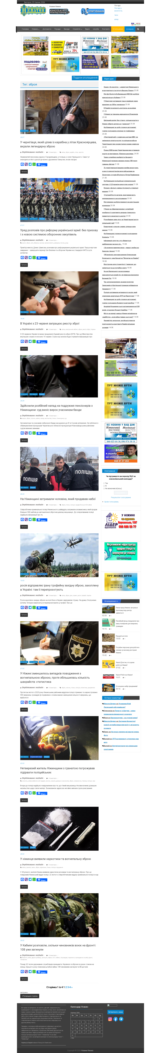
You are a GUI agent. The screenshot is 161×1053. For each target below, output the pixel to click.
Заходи (67, 29)
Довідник (130, 29)
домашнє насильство (62, 781)
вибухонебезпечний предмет (36, 781)
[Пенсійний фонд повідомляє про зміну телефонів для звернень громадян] (108, 622)
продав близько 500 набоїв (83, 505)
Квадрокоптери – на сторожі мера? (124, 718)
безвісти (24, 957)
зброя (67, 152)
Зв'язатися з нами (115, 1012)
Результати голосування (121, 497)
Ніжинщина (60, 418)
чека (93, 781)
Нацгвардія (64, 957)
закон (33, 867)
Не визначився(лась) (113, 488)
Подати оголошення (85, 77)
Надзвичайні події (36, 757)
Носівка (84, 781)
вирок (24, 418)
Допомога (47, 29)
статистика (84, 687)
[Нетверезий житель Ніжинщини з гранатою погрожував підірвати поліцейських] (59, 738)
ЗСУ (53, 957)
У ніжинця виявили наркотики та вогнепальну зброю (55, 859)
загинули (44, 957)
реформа (57, 243)
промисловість (49, 243)
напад (42, 418)
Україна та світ (42, 574)
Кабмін (58, 957)
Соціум (33, 131)
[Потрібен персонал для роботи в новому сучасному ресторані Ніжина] (108, 649)
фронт (90, 957)
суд (65, 418)
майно (38, 418)
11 (77, 1025)
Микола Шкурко (110, 704)
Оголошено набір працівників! (126, 686)
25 (77, 1032)
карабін (72, 152)
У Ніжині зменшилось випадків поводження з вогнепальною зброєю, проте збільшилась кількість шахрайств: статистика (55, 677)
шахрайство (91, 687)
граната (53, 781)
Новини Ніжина (55, 6)
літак (76, 152)
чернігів (81, 152)
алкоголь (25, 781)
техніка (62, 243)
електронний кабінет (72, 329)
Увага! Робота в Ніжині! (124, 675)
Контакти (106, 29)
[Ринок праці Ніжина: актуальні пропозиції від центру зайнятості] (108, 609)
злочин (33, 418)
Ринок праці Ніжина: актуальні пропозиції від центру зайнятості (127, 610)
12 (81, 1025)
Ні (106, 486)
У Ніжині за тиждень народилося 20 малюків (121, 114)
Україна (93, 329)
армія (24, 243)
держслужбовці (36, 957)
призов (41, 243)
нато (32, 243)
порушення (59, 867)
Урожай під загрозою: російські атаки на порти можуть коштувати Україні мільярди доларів (118, 324)
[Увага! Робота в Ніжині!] (108, 676)
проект (75, 595)
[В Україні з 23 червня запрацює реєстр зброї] (59, 293)
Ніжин (54, 418)
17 (72, 1029)
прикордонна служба (81, 957)
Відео (87, 29)
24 (72, 1032)
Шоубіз (96, 29)
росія (79, 595)
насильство (48, 418)
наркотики (43, 867)
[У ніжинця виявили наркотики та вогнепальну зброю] (59, 828)
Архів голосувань (111, 502)
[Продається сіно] (108, 637)
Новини (35, 29)
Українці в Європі (27, 1042)
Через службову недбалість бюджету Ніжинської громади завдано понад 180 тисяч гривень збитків (119, 160)
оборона (36, 243)
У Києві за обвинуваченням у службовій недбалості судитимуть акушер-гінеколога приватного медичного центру (118, 212)
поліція (72, 505)
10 (72, 1025)
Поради (57, 29)
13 (86, 1025)
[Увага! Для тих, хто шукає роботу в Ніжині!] (108, 664)
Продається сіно (122, 636)
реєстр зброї (86, 329)
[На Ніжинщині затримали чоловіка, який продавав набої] (59, 469)
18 (77, 1029)
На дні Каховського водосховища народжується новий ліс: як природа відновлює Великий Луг (120, 274)
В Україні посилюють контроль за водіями (120, 108)
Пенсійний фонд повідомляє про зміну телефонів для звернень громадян (127, 623)
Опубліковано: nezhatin (32, 152)
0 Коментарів (52, 152)
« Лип (72, 1038)
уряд (66, 243)
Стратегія (76, 29)
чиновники (23, 959)
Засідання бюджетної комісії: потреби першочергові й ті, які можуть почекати (121, 724)
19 (81, 1029)
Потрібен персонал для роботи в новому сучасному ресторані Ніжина (127, 650)
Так (106, 483)
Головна (25, 29)
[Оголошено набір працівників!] (108, 688)
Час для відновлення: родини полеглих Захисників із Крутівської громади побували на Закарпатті (120, 285)
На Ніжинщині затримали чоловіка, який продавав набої (58, 499)
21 (90, 1029)
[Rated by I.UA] (112, 1006)
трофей (83, 595)
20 (86, 1029)
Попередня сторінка (30, 996)
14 (90, 1025)
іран (71, 595)
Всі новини (24, 131)
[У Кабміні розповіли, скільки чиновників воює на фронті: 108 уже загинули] (59, 915)
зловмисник (77, 781)
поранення (71, 957)
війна (63, 152)
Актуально (24, 219)
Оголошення (118, 29)
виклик (48, 781)
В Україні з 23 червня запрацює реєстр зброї (49, 323)
